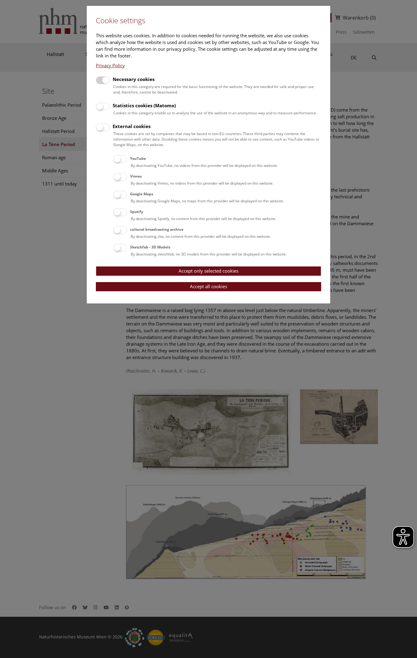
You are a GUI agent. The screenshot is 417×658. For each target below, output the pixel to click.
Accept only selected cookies (208, 271)
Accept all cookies (208, 286)
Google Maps (141, 194)
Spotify (136, 211)
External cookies (131, 126)
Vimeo (136, 176)
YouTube (138, 158)
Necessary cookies (133, 79)
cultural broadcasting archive (156, 229)
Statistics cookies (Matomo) (144, 105)
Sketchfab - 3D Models (150, 247)
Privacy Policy (110, 65)
